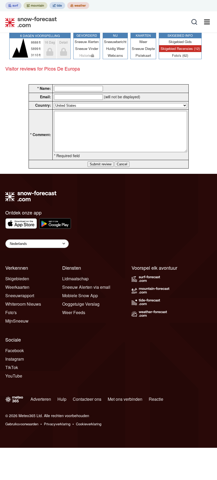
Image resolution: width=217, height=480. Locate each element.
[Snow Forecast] (29, 22)
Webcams (115, 55)
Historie (85, 55)
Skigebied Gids (180, 41)
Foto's (11, 312)
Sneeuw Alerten (87, 41)
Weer (143, 41)
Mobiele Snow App (80, 295)
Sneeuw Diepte (143, 48)
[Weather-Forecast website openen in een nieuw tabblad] (78, 5)
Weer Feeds (73, 312)
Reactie (156, 399)
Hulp (61, 399)
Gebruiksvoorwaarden (21, 423)
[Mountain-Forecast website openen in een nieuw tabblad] (35, 5)
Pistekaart (143, 55)
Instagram (14, 359)
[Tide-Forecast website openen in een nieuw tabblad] (57, 5)
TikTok (11, 367)
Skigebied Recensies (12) (180, 48)
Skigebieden (17, 279)
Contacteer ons (87, 399)
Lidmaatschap (75, 279)
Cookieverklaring (88, 423)
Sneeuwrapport (19, 295)
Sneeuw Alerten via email (86, 287)
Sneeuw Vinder (86, 48)
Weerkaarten (17, 287)
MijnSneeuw (17, 321)
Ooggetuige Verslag (81, 304)
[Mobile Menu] (207, 22)
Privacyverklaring (57, 423)
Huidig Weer (115, 48)
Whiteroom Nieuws (23, 304)
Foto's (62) (180, 55)
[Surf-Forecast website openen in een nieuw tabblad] (13, 5)
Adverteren (40, 399)
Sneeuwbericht (115, 41)
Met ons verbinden (125, 399)
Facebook (14, 350)
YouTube (13, 376)
